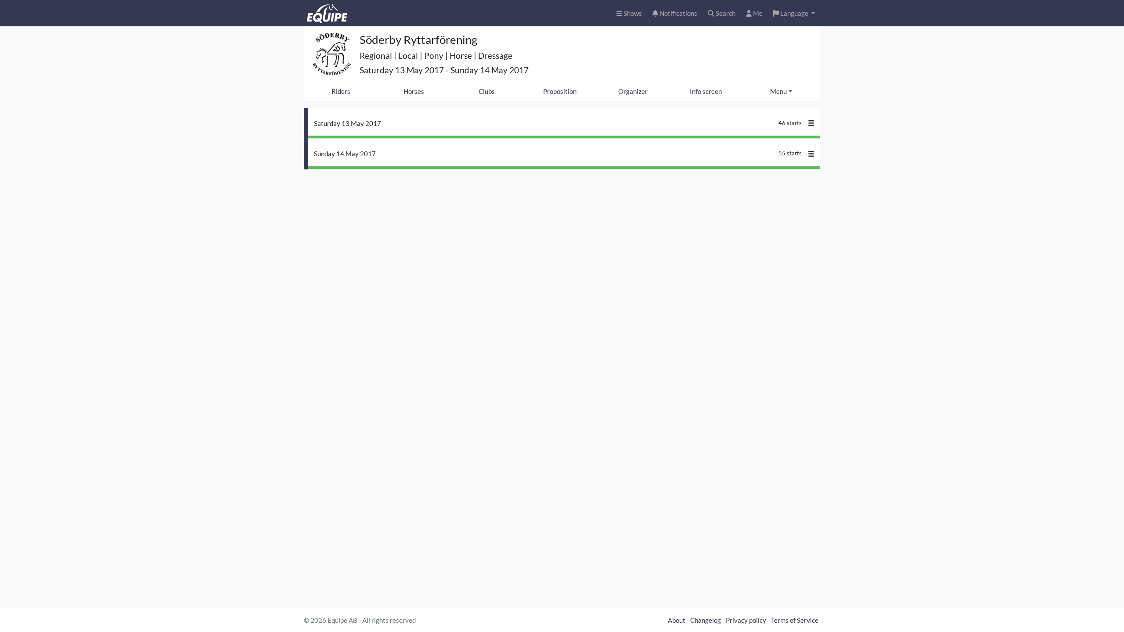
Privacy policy (746, 620)
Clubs (487, 91)
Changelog (705, 620)
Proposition (559, 91)
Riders (340, 91)
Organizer (633, 91)
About (676, 620)
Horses (413, 91)
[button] (794, 13)
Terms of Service (794, 620)
